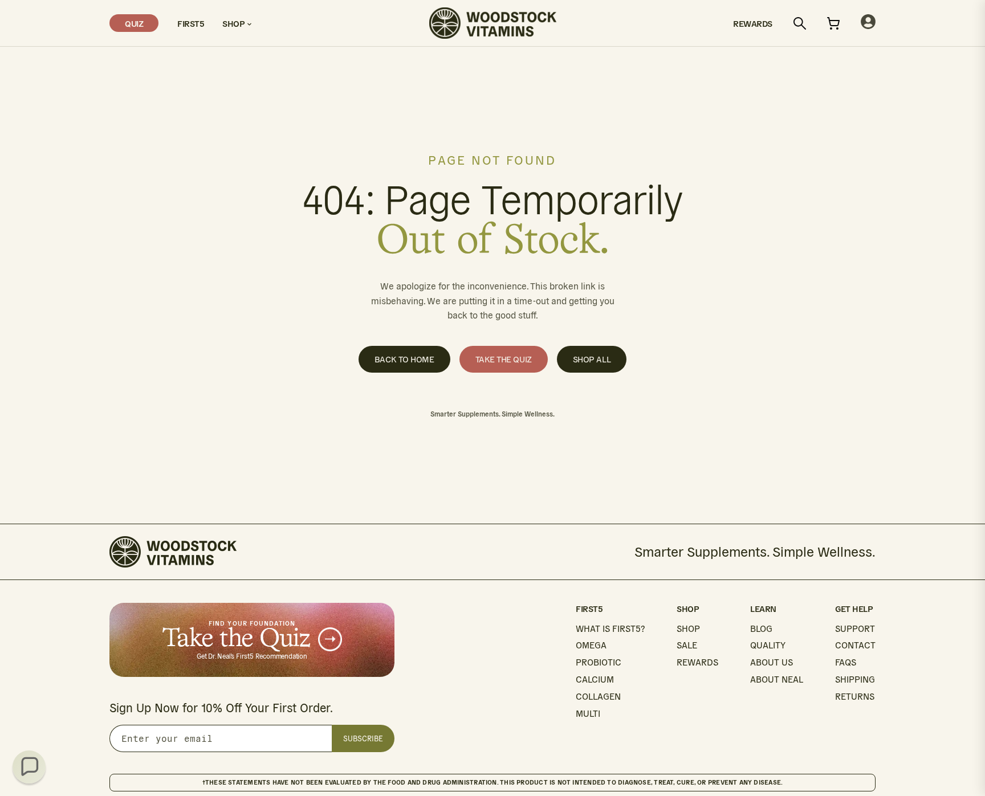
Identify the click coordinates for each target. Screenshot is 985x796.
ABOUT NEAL (776, 679)
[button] (29, 766)
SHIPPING (855, 679)
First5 (190, 23)
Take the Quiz (503, 359)
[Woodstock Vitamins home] (492, 23)
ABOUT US (771, 662)
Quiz (134, 23)
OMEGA (591, 645)
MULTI (588, 713)
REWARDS (697, 662)
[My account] (868, 23)
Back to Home (404, 359)
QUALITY (767, 645)
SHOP (688, 628)
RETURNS (854, 696)
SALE (687, 645)
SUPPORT (855, 628)
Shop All (591, 359)
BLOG (761, 628)
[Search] (799, 23)
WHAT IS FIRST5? (610, 628)
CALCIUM (595, 679)
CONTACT (855, 645)
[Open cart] (833, 23)
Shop (234, 23)
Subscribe (363, 739)
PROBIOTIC (598, 662)
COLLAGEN (598, 696)
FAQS (845, 662)
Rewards (752, 23)
